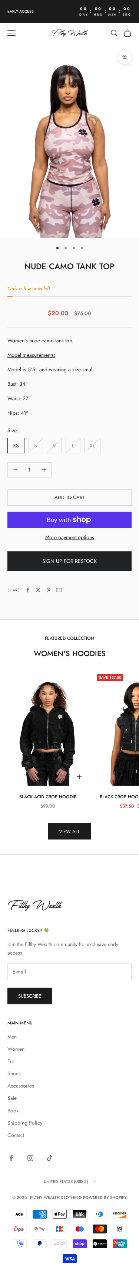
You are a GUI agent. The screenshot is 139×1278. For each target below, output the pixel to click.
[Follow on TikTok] (49, 1158)
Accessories (20, 1085)
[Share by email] (59, 590)
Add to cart (69, 497)
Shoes (14, 1073)
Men (12, 1036)
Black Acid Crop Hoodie (47, 796)
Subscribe (29, 996)
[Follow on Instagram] (30, 1158)
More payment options (69, 537)
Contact (15, 1135)
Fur (10, 1061)
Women (15, 1049)
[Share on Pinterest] (49, 590)
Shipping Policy (24, 1123)
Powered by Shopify (105, 1197)
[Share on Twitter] (38, 590)
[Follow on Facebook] (11, 1158)
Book (13, 1110)
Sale (12, 1098)
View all (69, 831)
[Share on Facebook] (28, 590)
